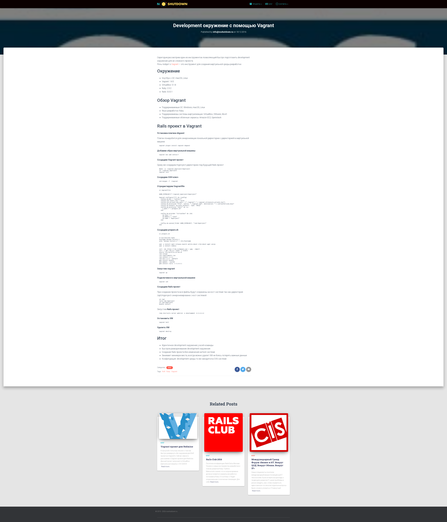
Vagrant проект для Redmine (177, 446)
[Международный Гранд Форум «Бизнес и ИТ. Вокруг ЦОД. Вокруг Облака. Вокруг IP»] (269, 432)
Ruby (168, 371)
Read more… (165, 466)
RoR (163, 371)
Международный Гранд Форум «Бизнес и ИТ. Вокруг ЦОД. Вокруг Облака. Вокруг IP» (267, 464)
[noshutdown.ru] (172, 4)
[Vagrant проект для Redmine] (178, 426)
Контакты (283, 4)
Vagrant (174, 64)
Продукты (256, 4)
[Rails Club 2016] (223, 432)
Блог (270, 4)
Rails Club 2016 (214, 459)
